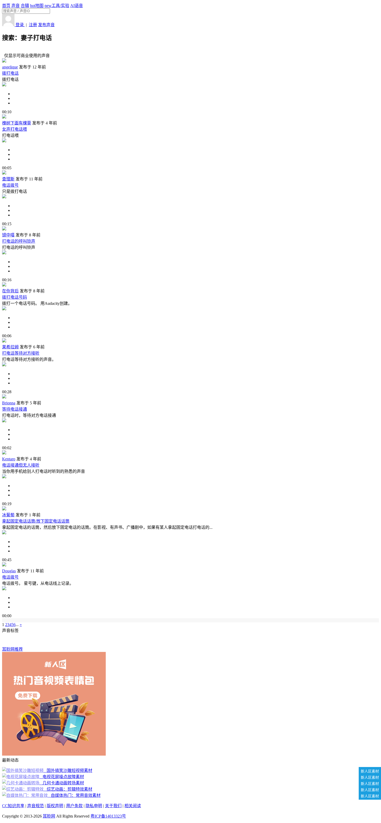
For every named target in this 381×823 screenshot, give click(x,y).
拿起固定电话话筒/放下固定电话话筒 (35, 521)
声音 (15, 5)
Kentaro (8, 459)
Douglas (9, 571)
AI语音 (76, 5)
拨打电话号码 (14, 297)
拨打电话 (10, 73)
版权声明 (55, 806)
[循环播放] (195, 98)
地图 (37, 5)
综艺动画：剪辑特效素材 (68, 789)
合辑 (25, 5)
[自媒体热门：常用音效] (25, 795)
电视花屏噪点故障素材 (62, 777)
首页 (6, 5)
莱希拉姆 (10, 347)
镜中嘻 (8, 235)
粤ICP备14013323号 (108, 816)
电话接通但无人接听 (20, 465)
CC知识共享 (13, 806)
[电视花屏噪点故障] (21, 777)
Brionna (8, 403)
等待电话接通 (14, 409)
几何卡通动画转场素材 (62, 783)
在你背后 (10, 291)
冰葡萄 (8, 515)
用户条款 (74, 806)
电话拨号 (10, 185)
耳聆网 (49, 816)
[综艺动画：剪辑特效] (23, 789)
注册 (33, 25)
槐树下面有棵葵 (16, 123)
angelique (10, 67)
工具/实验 (57, 5)
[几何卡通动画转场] (21, 783)
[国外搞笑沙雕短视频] (23, 770)
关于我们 (113, 806)
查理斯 (8, 179)
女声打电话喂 (14, 129)
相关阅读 (132, 806)
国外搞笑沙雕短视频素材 (68, 770)
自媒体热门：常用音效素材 (75, 795)
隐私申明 (94, 806)
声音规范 (35, 806)
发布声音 (46, 25)
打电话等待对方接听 (20, 353)
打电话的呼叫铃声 (18, 241)
